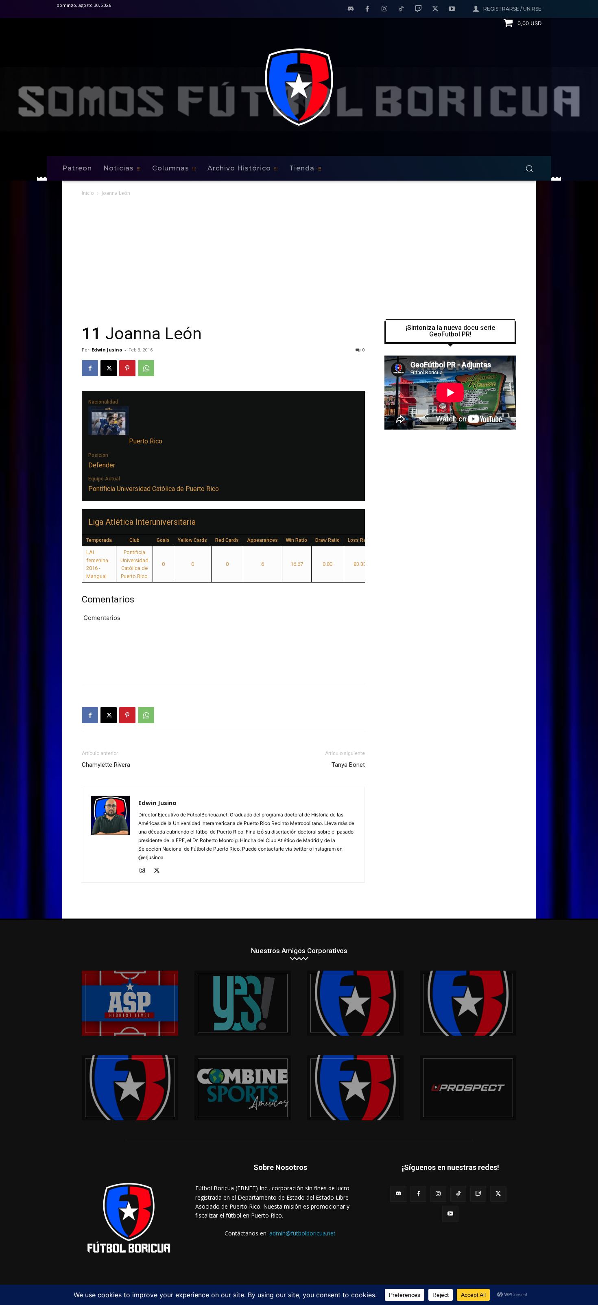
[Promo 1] (130, 1003)
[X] (435, 9)
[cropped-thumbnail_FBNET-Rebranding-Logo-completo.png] (468, 1003)
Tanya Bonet (348, 764)
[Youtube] (452, 9)
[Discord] (350, 9)
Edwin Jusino (107, 350)
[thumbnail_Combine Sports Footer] (242, 1087)
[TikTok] (401, 9)
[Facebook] (367, 9)
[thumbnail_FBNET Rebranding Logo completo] (355, 1003)
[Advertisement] (299, 259)
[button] (529, 168)
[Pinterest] (127, 368)
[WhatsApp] (146, 368)
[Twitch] (418, 9)
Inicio (88, 193)
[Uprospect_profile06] (468, 1087)
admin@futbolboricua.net (302, 1233)
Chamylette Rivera (106, 764)
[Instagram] (384, 9)
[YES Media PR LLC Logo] (242, 1003)
